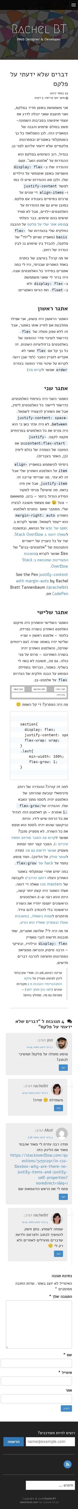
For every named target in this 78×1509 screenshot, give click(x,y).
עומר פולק (57, 856)
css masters (51, 884)
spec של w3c (57, 528)
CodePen (60, 593)
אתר (69, 1390)
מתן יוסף (32, 989)
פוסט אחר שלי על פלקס (46, 224)
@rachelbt (57, 587)
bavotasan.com (29, 1502)
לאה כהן (46, 989)
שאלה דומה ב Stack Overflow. (40, 534)
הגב (63, 1067)
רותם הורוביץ (35, 878)
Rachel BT (39, 28)
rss (67, 1464)
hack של (35, 863)
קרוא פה (35, 369)
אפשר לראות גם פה (40, 850)
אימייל (65, 1372)
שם (67, 1355)
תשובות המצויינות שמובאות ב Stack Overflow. (45, 560)
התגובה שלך (60, 1296)
